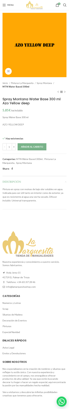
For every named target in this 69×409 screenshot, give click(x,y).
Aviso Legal (8, 347)
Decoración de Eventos (15, 320)
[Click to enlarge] (8, 71)
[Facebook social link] (12, 168)
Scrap (5, 308)
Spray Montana (44, 83)
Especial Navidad (11, 332)
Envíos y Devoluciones (14, 353)
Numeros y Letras (12, 302)
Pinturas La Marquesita (22, 83)
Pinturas (7, 326)
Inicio (5, 83)
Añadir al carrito (32, 146)
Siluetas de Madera (12, 314)
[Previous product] (58, 92)
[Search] (64, 5)
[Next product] (64, 92)
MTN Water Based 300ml (16, 86)
